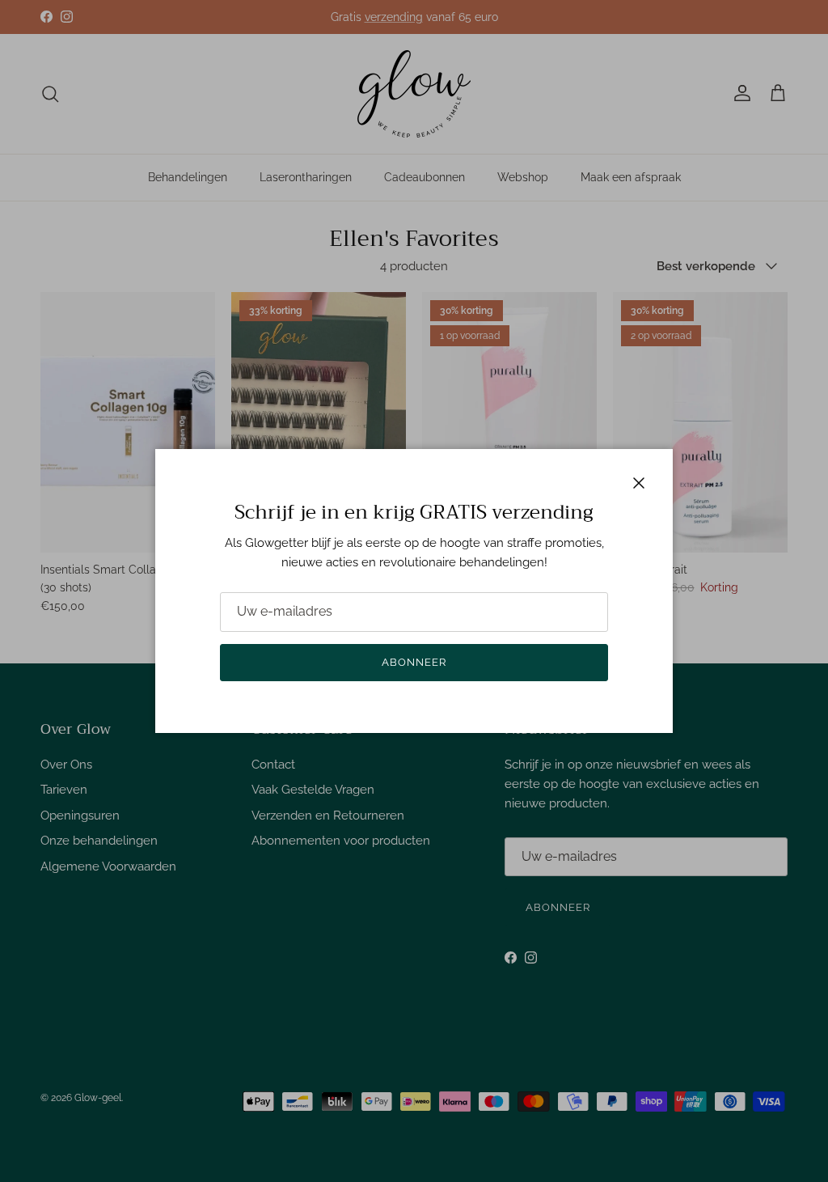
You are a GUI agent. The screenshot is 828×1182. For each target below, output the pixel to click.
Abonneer (414, 662)
